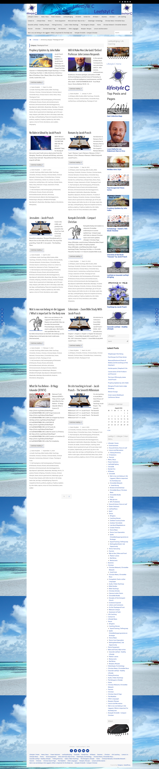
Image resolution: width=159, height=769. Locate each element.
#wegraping (32, 204)
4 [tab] (114, 56)
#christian (51, 194)
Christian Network (46, 92)
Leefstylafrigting (40, 117)
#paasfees (71, 195)
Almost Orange (113, 392)
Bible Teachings (53, 90)
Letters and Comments (116, 605)
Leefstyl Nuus (72, 101)
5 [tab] (117, 56)
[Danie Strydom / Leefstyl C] (130, 1)
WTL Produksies (115, 502)
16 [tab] (119, 57)
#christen (32, 104)
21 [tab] (109, 58)
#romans (83, 195)
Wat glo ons (113, 499)
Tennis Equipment (113, 647)
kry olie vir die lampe (51, 114)
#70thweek (32, 102)
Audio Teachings (36, 90)
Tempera (120, 765)
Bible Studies (45, 90)
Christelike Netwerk (116, 483)
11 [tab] (108, 57)
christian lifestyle (58, 109)
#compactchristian (46, 368)
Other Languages (113, 699)
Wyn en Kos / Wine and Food (118, 553)
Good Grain (113, 572)
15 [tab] (117, 57)
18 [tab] (123, 57)
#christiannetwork (41, 104)
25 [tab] (118, 58)
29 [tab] (126, 58)
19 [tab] (125, 57)
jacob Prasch (86, 449)
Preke (111, 497)
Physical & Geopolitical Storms (54, 117)
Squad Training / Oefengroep (119, 542)
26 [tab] (120, 58)
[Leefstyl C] (120, 1)
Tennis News (114, 530)
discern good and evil (40, 112)
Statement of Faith (53, 185)
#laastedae (48, 107)
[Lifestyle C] (122, 1)
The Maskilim (112, 696)
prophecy (37, 119)
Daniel (31, 112)
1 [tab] (108, 56)
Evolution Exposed (115, 603)
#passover (77, 195)
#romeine (89, 195)
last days (31, 117)
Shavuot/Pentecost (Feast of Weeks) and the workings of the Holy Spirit (118, 363)
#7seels (44, 102)
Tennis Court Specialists (117, 532)
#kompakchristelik (55, 373)
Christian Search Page (115, 694)
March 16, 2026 (47, 87)
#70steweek (56, 99)
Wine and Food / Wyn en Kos (117, 650)
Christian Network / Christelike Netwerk (113, 759)
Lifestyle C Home (113, 443)
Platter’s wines (114, 556)
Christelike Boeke (115, 495)
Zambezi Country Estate (117, 520)
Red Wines (113, 558)
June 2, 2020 (85, 427)
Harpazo (35, 114)
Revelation (47, 122)
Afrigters (113, 516)
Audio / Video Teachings (116, 584)
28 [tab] (124, 58)
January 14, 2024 (87, 93)
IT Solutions (112, 455)
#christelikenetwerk (53, 102)
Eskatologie (49, 112)
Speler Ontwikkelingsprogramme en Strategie (119, 537)
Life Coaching (49, 182)
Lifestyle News (58, 182)
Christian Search (44, 94)
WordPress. (127, 765)
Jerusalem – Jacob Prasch (41, 218)
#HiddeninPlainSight (50, 199)
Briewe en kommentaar (117, 488)
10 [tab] (127, 56)
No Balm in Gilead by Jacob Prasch (45, 132)
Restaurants (114, 560)
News (93, 454)
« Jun (108, 430)
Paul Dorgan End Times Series (117, 357)
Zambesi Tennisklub (116, 523)
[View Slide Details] (118, 51)
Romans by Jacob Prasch (79, 132)
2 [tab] (110, 56)
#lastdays (54, 107)
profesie (31, 119)
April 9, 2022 (46, 255)
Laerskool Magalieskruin (117, 525)
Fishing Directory (115, 453)
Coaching (93, 444)
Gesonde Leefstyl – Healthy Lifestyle (40, 759)
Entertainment (113, 445)
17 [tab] (121, 57)
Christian (35, 40)
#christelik (50, 192)
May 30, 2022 (86, 167)
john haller (41, 114)
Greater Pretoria (115, 528)
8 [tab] (123, 56)
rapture (31, 122)
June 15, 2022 (47, 170)
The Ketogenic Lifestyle (115, 680)
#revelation (59, 202)
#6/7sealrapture (36, 99)
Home (51, 94)
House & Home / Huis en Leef (118, 448)
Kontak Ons (32, 182)
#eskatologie (33, 199)
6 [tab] (119, 56)
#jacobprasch (33, 107)
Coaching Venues (115, 518)
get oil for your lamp (92, 447)
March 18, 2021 (86, 350)
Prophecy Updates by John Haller (44, 50)
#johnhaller (41, 107)
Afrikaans (72, 96)
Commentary (37, 180)
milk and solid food (85, 454)
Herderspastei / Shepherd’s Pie (117, 368)
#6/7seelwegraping (47, 99)
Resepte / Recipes (114, 664)
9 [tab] (125, 56)
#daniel (43, 197)
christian (49, 109)
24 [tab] (116, 58)
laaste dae (60, 114)
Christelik (44, 109)
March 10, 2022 (86, 261)
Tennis (111, 514)
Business (111, 563)
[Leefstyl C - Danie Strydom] (125, 1)
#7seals (39, 102)
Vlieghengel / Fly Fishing (115, 354)
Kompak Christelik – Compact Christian (86, 763)
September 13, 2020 (49, 451)
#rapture (53, 202)
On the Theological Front (117, 607)
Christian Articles (114, 591)
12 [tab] (110, 57)
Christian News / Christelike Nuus (89, 98)
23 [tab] (120, 735)
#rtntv (60, 470)
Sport (110, 511)
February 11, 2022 (48, 348)
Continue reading (36, 82)
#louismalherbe (47, 375)
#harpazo (40, 199)
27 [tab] (122, 58)
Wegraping (32, 124)
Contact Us (45, 180)
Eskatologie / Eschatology (116, 666)
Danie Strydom (35, 87)
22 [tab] (111, 58)
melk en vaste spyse (74, 454)
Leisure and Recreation (116, 450)
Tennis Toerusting (114, 549)
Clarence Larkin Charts (116, 593)
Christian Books (51, 175)
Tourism (111, 457)
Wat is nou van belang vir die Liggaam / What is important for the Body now (119, 478)
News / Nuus (57, 94)
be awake (76, 444)
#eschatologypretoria (53, 104)
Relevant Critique (42, 185)
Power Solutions (113, 462)
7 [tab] (121, 56)
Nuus (96, 454)
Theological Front (34, 97)
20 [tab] (127, 57)
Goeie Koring (115, 485)
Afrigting (37, 109)
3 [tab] (112, 56)
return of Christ (38, 122)
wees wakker (54, 122)
